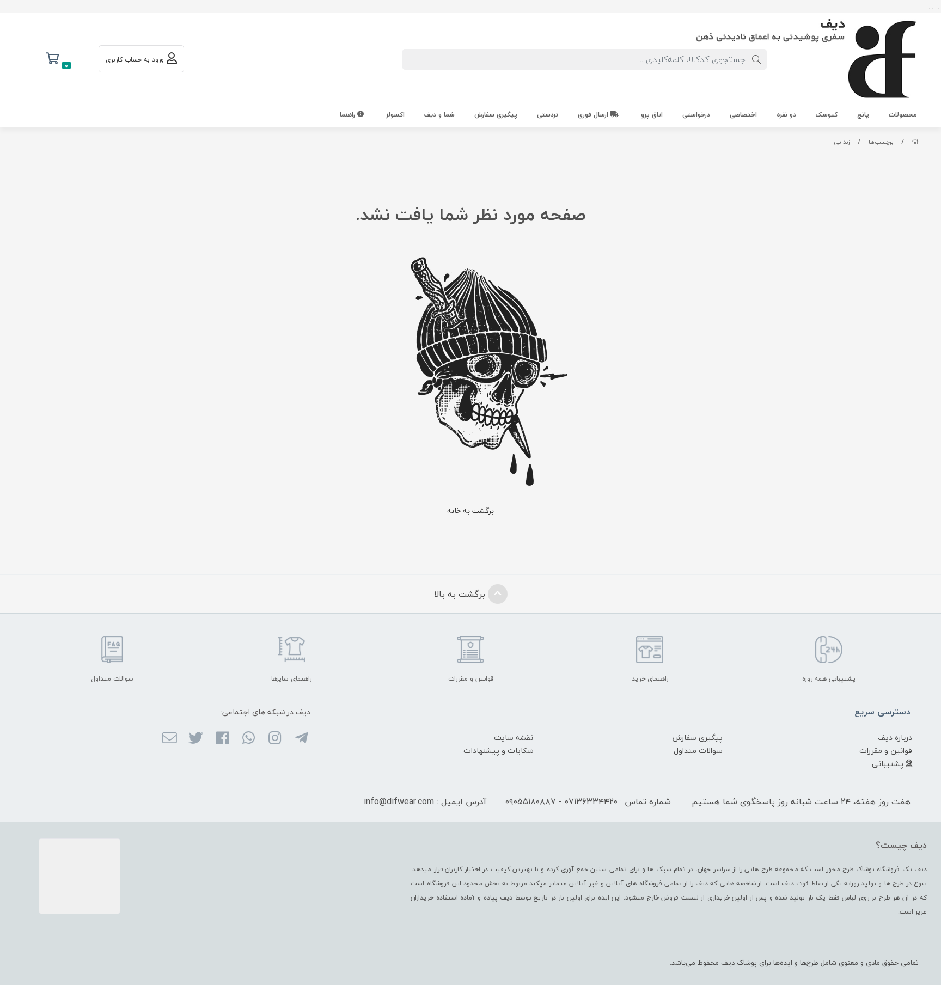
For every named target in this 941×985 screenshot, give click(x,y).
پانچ (863, 114)
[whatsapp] (249, 739)
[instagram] (275, 739)
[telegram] (301, 739)
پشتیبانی (889, 763)
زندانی (842, 142)
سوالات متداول (698, 750)
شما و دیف (439, 114)
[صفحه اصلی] (915, 142)
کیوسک (827, 114)
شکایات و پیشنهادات (498, 750)
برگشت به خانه (470, 510)
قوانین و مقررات (885, 750)
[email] (170, 739)
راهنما (348, 114)
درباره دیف (895, 737)
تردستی (547, 114)
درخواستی (696, 114)
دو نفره (786, 114)
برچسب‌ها (881, 142)
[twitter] (196, 739)
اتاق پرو (652, 114)
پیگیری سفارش (495, 114)
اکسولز (395, 114)
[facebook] (222, 739)
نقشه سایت (513, 737)
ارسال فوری (594, 114)
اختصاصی (743, 114)
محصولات (903, 114)
